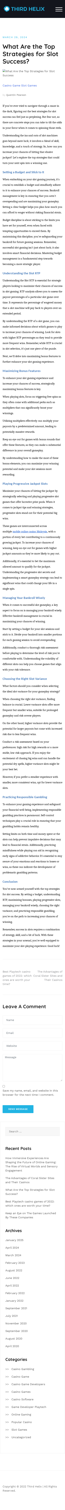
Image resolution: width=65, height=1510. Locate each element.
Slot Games (29, 85)
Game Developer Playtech (28, 1407)
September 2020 (16, 1331)
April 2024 (12, 1247)
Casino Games (21, 1391)
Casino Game (11, 85)
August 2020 (13, 1338)
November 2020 (16, 1323)
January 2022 (14, 1300)
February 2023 (15, 1262)
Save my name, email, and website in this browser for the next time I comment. (30, 1092)
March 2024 (13, 1255)
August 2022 (13, 1270)
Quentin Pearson (16, 95)
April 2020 (12, 1346)
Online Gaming (21, 1414)
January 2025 (14, 1240)
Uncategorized (21, 1437)
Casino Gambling (22, 1369)
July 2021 (11, 1315)
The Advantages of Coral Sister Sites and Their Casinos (47, 976)
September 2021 (16, 1308)
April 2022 (12, 1285)
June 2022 (12, 1278)
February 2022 (15, 1293)
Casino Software (22, 1399)
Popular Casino (21, 1422)
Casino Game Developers (28, 1384)
